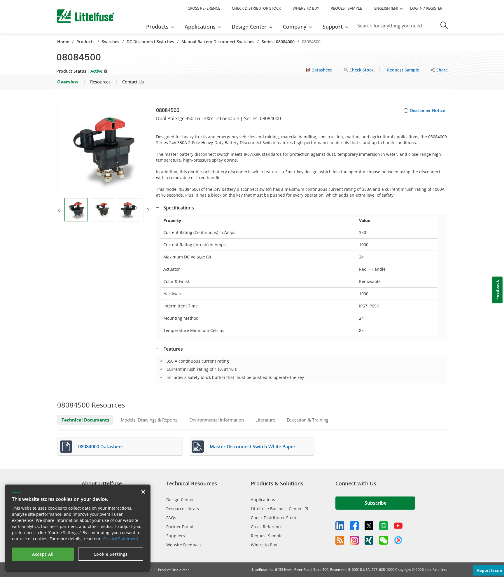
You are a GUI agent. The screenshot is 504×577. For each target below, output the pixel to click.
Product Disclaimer (173, 569)
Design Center (180, 499)
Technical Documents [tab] (85, 420)
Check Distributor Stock (273, 517)
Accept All (43, 554)
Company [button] (295, 26)
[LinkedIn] (339, 525)
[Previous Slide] (59, 210)
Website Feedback (184, 545)
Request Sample (267, 535)
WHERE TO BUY (306, 8)
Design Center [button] (249, 26)
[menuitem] (162, 27)
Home (63, 41)
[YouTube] (398, 525)
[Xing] (369, 540)
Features (173, 349)
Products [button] (157, 26)
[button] (103, 149)
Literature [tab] (265, 420)
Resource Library (182, 508)
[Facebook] (354, 525)
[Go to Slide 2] (102, 210)
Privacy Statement (120, 538)
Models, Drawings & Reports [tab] (149, 420)
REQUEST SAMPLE (346, 8)
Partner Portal (179, 526)
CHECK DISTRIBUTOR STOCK (256, 8)
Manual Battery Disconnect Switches (217, 41)
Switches (110, 41)
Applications (263, 499)
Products (85, 41)
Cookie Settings (111, 554)
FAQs (171, 517)
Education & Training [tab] (307, 420)
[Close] (143, 491)
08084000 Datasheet (100, 446)
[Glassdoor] (383, 525)
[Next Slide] (148, 210)
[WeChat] (383, 540)
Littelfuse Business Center (276, 508)
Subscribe (375, 503)
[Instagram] (354, 540)
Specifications (178, 207)
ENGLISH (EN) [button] (386, 8)
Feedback (497, 290)
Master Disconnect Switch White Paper (252, 446)
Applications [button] (200, 26)
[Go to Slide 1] (76, 209)
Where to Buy (264, 545)
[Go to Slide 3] (128, 210)
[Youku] (398, 540)
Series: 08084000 (278, 41)
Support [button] (333, 26)
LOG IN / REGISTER (426, 8)
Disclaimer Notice (427, 110)
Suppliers (175, 535)
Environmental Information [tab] (216, 420)
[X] (369, 525)
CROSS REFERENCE (204, 8)
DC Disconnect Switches (150, 41)
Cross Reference (267, 526)
